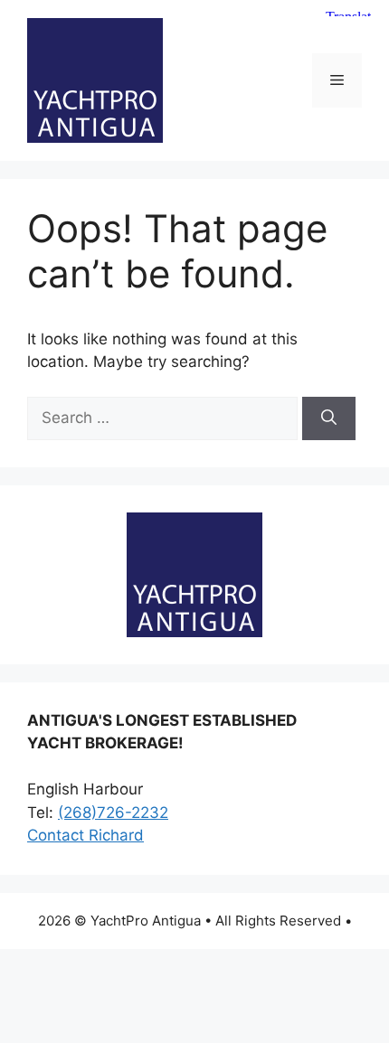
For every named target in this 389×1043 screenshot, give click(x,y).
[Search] (329, 418)
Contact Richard (85, 835)
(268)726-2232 (113, 812)
